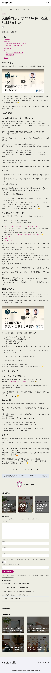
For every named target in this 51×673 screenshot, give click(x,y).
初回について (8, 49)
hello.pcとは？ (8, 39)
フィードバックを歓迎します (14, 53)
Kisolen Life (7, 3)
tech (4, 13)
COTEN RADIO (8, 240)
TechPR (33, 27)
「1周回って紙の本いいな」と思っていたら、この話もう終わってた (18, 591)
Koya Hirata (30, 484)
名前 (3, 541)
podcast (29, 27)
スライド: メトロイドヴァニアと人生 (11, 598)
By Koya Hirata (7, 27)
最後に (6, 58)
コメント (4, 521)
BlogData (29, 670)
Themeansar (37, 670)
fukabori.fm (7, 236)
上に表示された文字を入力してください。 (12, 564)
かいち (23, 228)
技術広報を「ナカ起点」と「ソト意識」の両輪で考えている (16, 595)
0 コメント (22, 27)
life (30, 625)
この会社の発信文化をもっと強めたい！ (18, 44)
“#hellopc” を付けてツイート (18, 381)
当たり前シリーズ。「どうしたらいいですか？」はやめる (16, 583)
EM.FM (6, 238)
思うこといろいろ (9, 51)
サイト (3, 553)
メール (4, 547)
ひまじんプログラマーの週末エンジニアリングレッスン (20, 226)
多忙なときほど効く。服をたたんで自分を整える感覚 (15, 587)
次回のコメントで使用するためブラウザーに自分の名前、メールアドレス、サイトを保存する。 (25, 559)
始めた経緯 (7, 41)
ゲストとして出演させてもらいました (29, 234)
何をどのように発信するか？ (14, 46)
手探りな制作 (10, 55)
